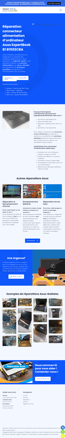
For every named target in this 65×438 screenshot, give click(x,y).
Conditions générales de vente (45, 434)
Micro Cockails (54, 432)
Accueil (25, 395)
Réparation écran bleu (51, 202)
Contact (25, 401)
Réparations (26, 399)
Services (25, 397)
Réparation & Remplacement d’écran (10, 204)
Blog (56, 434)
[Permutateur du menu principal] (60, 10)
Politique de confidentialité (28, 434)
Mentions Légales (15, 434)
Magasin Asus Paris (28, 403)
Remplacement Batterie (30, 202)
